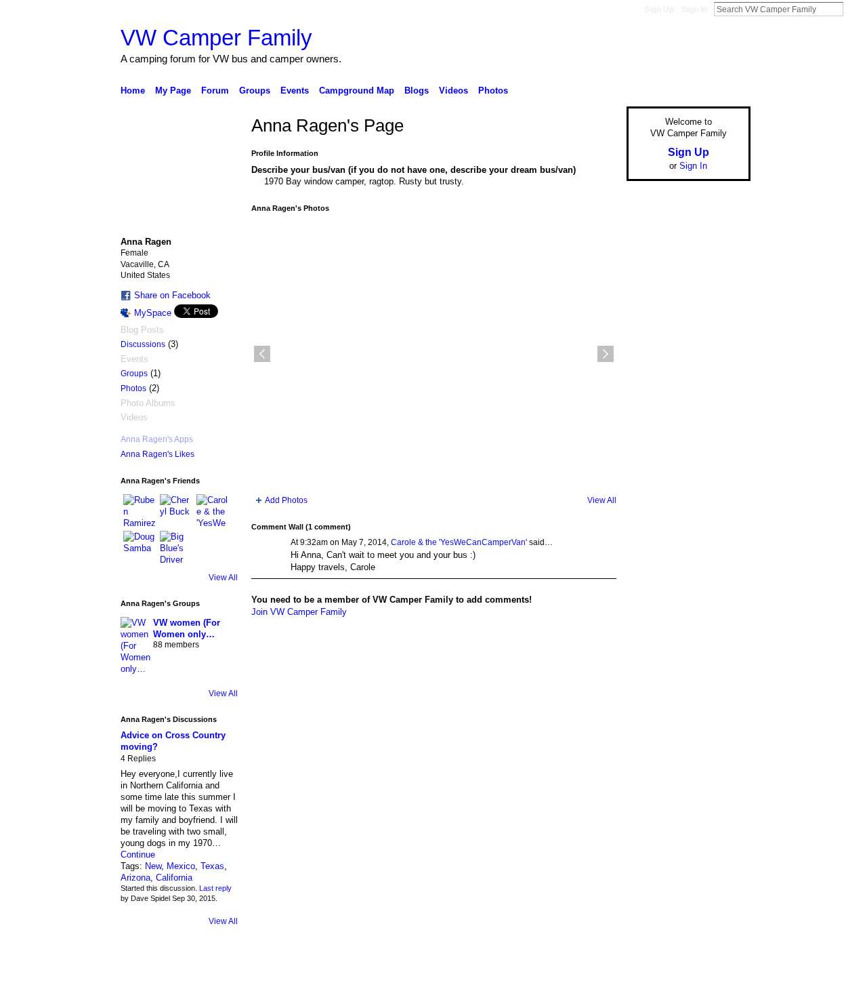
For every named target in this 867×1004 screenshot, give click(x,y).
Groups (134, 373)
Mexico (181, 866)
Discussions (143, 344)
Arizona (135, 877)
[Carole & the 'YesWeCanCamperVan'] (212, 510)
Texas (212, 866)
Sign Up (659, 9)
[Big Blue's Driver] (176, 547)
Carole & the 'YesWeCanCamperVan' (459, 542)
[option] (434, 353)
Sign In (694, 9)
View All (223, 577)
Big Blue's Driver (223, 988)
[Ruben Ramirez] (139, 510)
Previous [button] (262, 354)
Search (854, 9)
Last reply (215, 888)
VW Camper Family (216, 37)
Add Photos (286, 500)
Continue (138, 854)
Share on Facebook (172, 295)
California (174, 877)
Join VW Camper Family (299, 612)
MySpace (152, 313)
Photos (133, 388)
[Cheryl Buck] (176, 510)
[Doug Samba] (139, 547)
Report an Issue (650, 988)
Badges (597, 988)
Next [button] (605, 354)
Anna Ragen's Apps (157, 439)
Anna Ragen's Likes (157, 454)
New (153, 866)
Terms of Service (720, 988)
